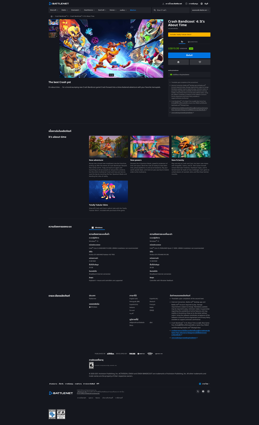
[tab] (97, 227)
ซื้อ (182, 42)
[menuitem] (54, 10)
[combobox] (173, 10)
